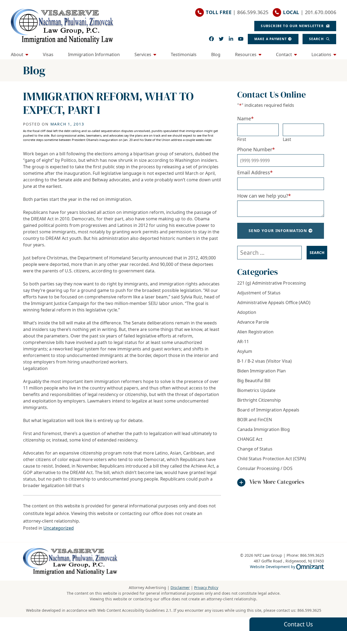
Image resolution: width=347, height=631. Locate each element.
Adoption (246, 312)
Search (317, 39)
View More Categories (276, 481)
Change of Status (254, 449)
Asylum (244, 351)
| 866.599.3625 (237, 12)
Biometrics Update (256, 390)
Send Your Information (278, 230)
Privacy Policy (206, 587)
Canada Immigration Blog (263, 429)
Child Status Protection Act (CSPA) (271, 459)
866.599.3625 (309, 610)
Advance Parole (253, 322)
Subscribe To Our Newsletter (293, 26)
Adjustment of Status (259, 293)
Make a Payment (270, 39)
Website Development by (287, 566)
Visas (48, 54)
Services (142, 54)
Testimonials (184, 54)
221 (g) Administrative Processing (271, 283)
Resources (245, 54)
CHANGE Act (249, 439)
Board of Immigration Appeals (268, 410)
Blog (215, 54)
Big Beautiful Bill (253, 381)
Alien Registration (255, 332)
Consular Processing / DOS (265, 468)
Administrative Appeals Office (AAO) (273, 302)
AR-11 (243, 342)
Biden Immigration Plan (261, 371)
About (17, 54)
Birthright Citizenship (259, 400)
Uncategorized (58, 528)
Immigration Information (94, 54)
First (241, 139)
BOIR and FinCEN (254, 420)
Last (287, 139)
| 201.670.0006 (309, 12)
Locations (321, 54)
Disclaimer (180, 587)
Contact (284, 54)
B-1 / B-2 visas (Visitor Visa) (264, 361)
